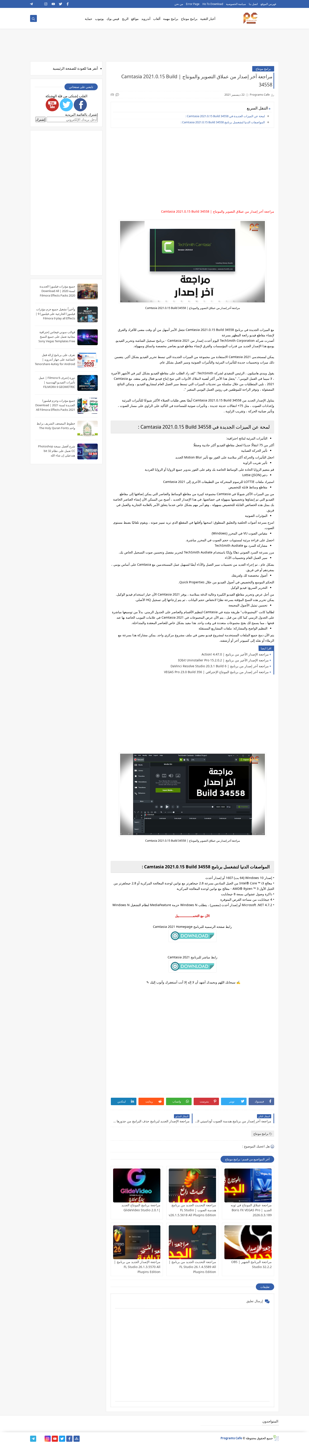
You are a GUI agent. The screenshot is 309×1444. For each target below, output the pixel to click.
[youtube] (53, 4)
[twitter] (60, 4)
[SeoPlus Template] (276, 1438)
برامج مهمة (170, 19)
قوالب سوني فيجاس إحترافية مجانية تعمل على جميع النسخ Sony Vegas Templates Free (56, 336)
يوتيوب (99, 19)
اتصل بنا (253, 4)
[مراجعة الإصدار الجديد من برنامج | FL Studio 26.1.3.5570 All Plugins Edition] (136, 1242)
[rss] (39, 4)
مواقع (135, 19)
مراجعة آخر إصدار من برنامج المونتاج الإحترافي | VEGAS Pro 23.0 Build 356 (216, 672)
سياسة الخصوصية (236, 4)
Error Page (193, 4)
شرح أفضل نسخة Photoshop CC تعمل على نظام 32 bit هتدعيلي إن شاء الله (56, 450)
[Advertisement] (192, 163)
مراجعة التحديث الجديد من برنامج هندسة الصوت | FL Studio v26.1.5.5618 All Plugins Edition (192, 1210)
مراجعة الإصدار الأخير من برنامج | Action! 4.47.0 (235, 654)
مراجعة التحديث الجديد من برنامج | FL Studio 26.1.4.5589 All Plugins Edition (192, 1267)
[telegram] (32, 4)
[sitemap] (77, 1439)
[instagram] (46, 4)
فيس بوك (113, 19)
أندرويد (145, 19)
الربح (125, 19)
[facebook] (68, 4)
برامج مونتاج (189, 19)
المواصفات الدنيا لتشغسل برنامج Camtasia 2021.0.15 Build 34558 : (223, 122)
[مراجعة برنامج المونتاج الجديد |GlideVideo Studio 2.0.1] (136, 1185)
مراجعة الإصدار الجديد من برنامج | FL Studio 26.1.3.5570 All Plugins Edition (137, 1267)
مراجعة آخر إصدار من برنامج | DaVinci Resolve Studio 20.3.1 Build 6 (220, 666)
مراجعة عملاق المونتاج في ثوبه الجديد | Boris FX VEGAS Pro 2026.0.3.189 (251, 1210)
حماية (88, 19)
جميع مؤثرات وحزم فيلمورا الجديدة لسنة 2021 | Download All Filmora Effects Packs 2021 (55, 405)
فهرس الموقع (268, 4)
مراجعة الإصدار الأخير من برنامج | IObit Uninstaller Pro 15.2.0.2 (223, 660)
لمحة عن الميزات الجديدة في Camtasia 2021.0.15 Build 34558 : (225, 116)
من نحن (178, 4)
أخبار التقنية (207, 19)
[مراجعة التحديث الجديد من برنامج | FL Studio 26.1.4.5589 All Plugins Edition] (192, 1242)
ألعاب (156, 19)
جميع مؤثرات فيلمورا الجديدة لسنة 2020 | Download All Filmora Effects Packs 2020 (57, 290)
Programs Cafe (231, 1438)
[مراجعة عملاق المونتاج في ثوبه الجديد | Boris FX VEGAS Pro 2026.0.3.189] (248, 1185)
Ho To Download (212, 4)
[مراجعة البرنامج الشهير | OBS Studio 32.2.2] (248, 1242)
